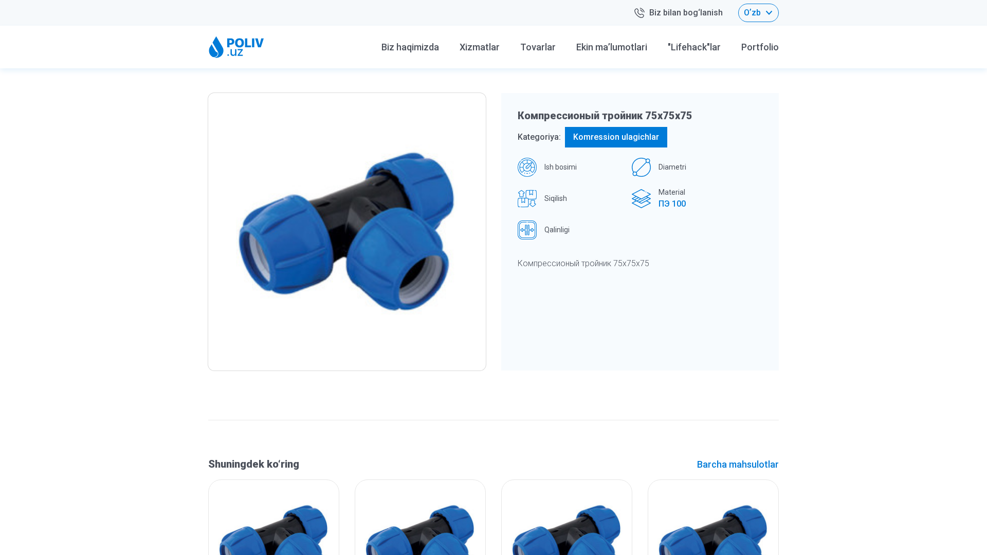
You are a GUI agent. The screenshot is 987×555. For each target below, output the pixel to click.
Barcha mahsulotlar (738, 464)
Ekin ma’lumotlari (611, 47)
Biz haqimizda (410, 47)
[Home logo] (236, 47)
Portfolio (760, 47)
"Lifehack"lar (694, 47)
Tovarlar (538, 47)
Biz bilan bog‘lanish (686, 12)
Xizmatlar (480, 47)
